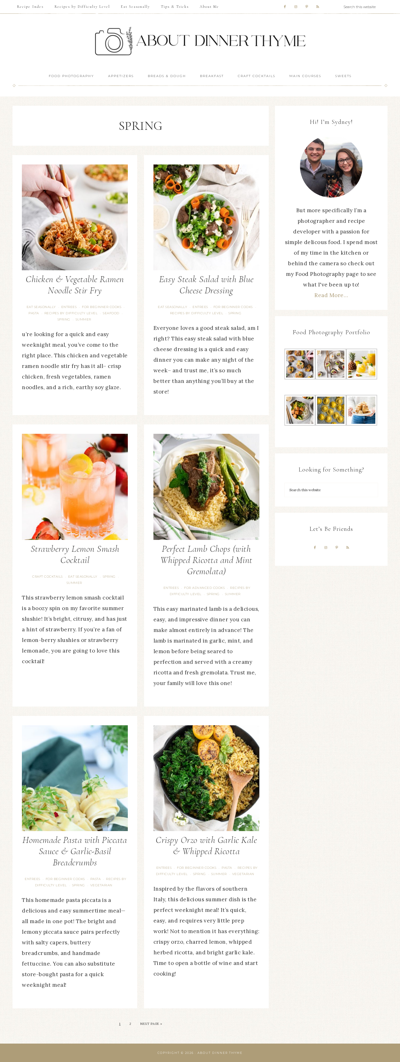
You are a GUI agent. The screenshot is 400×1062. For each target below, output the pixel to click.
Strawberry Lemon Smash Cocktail (75, 554)
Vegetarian (101, 885)
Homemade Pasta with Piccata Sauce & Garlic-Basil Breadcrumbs (74, 851)
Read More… (331, 295)
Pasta (33, 313)
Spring (64, 319)
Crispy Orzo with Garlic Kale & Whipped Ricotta (206, 845)
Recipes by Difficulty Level (71, 313)
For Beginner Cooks (101, 307)
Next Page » (151, 1024)
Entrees (69, 307)
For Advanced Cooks (204, 588)
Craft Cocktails (47, 577)
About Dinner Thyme (200, 41)
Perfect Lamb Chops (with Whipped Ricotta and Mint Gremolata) (206, 560)
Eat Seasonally (41, 307)
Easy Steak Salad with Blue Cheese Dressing (206, 284)
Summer (83, 319)
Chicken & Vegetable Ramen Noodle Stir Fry (75, 284)
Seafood (111, 313)
